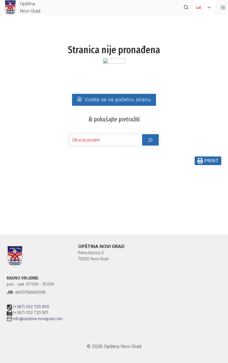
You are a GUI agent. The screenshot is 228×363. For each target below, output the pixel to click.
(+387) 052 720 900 (31, 307)
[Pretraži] (150, 139)
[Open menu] (223, 7)
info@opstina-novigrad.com (37, 319)
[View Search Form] (186, 8)
